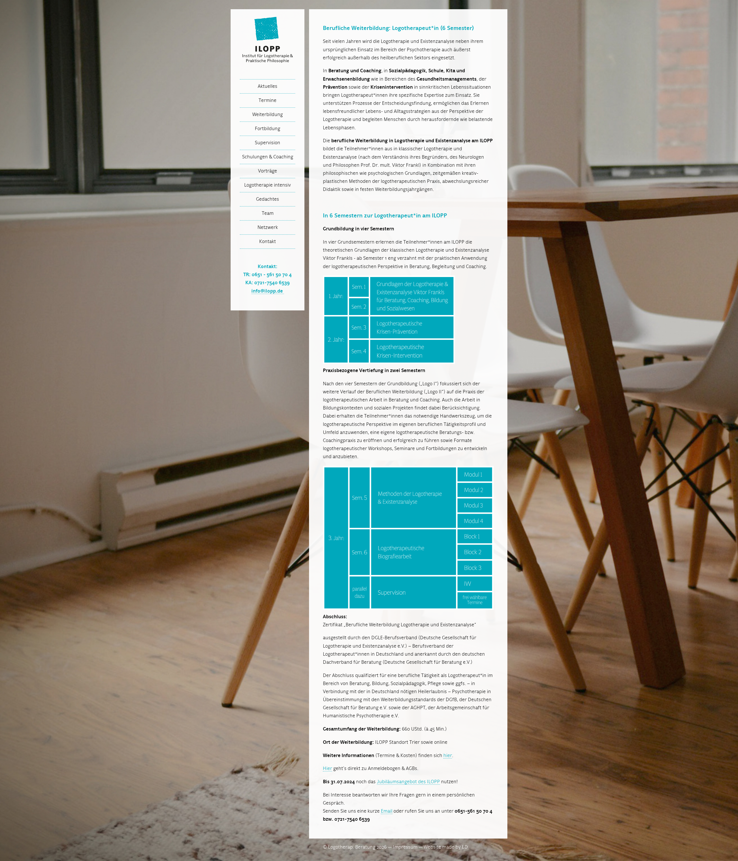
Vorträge (267, 171)
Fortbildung (267, 128)
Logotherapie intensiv (267, 185)
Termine (267, 100)
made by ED (455, 847)
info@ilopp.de (267, 291)
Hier (327, 768)
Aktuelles (267, 86)
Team (268, 213)
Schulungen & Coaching (267, 157)
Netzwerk (267, 227)
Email (386, 811)
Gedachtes (267, 199)
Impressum (405, 847)
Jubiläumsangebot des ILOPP (408, 781)
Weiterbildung (267, 114)
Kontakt (267, 241)
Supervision (267, 142)
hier (447, 755)
